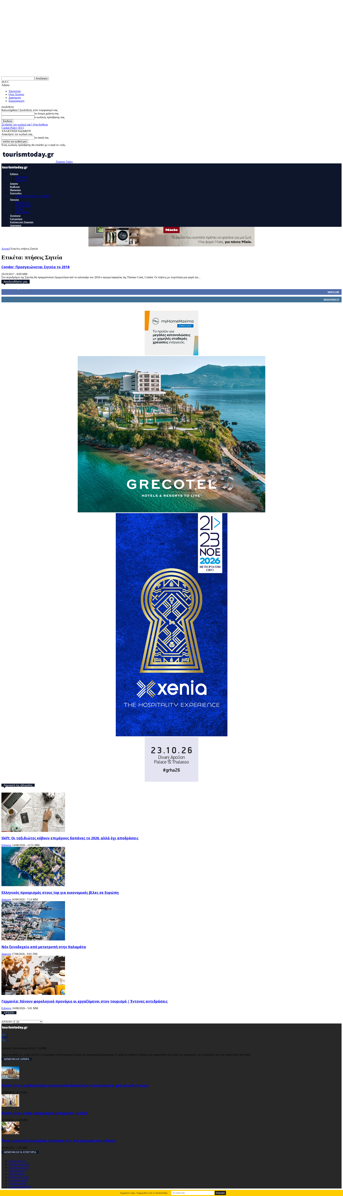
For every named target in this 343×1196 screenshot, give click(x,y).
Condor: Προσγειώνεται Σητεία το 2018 (35, 267)
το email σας (41, 137)
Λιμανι (20, 209)
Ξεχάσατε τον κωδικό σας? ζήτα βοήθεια (24, 124)
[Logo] (15, 170)
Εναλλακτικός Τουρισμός (21, 222)
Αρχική (5, 248)
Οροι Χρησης (16, 94)
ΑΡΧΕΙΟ (6, 1021)
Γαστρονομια (16, 219)
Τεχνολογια (15, 215)
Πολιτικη (21, 180)
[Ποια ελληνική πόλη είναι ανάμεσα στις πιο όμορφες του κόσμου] (10, 1133)
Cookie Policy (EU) (12, 127)
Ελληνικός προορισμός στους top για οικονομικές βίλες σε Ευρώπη (60, 892)
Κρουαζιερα (22, 202)
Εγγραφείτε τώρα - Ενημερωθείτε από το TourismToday (144, 1193)
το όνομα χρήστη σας (46, 113)
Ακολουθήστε (331, 299)
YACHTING (23, 205)
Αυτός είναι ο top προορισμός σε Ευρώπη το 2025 (44, 1113)
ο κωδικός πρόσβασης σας (49, 117)
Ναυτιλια (14, 199)
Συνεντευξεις (16, 193)
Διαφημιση (15, 97)
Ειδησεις (14, 174)
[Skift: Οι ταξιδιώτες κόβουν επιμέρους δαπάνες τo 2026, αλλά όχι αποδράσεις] (33, 830)
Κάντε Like (333, 292)
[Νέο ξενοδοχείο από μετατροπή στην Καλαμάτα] (33, 939)
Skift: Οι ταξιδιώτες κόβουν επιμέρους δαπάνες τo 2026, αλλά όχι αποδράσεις (69, 838)
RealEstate (15, 187)
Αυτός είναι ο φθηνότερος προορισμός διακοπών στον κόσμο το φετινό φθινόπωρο (75, 1085)
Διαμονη (14, 183)
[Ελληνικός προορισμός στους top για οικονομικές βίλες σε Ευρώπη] (33, 885)
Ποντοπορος (23, 212)
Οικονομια (22, 176)
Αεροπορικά (15, 225)
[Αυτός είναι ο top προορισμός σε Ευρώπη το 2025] (10, 1105)
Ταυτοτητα (15, 91)
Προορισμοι (15, 190)
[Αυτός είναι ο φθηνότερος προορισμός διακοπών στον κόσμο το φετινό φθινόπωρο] (10, 1078)
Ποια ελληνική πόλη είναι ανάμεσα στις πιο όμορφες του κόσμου (58, 1140)
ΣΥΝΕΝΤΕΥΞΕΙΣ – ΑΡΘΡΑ (32, 196)
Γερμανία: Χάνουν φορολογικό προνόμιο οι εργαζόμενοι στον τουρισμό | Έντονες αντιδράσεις (84, 1001)
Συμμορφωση (16, 100)
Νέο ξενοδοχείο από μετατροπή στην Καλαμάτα (43, 947)
